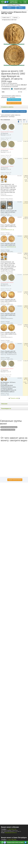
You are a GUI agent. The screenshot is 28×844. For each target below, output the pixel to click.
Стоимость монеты (7, 107)
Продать (9, 7)
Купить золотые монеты (14, 99)
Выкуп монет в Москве (10, 827)
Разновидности (6, 408)
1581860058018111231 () (7, 229)
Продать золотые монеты (14, 103)
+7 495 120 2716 (11, 829)
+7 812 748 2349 (11, 839)
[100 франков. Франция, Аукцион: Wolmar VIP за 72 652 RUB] (4, 363)
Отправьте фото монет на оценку (14, 2)
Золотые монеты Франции (8, 429)
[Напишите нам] (2, 842)
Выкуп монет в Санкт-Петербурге (14, 837)
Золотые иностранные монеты (9, 427)
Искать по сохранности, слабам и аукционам (14, 111)
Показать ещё (14, 398)
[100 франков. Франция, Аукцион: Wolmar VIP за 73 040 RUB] (4, 161)
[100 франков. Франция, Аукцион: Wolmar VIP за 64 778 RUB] (4, 277)
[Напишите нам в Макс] (5, 2)
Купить (20, 7)
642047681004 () (11, 246)
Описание (4, 403)
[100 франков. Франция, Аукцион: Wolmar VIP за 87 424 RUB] (4, 126)
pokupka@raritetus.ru (11, 832)
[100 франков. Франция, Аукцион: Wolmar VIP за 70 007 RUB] (4, 144)
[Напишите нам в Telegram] (7, 2)
